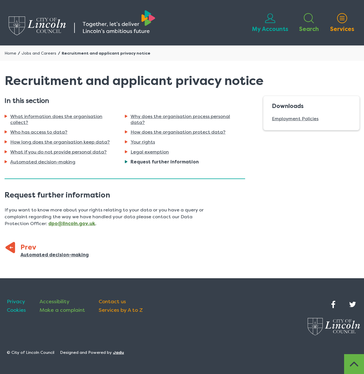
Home (10, 53)
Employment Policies (295, 118)
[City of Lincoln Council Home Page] (82, 23)
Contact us (112, 301)
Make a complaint (62, 310)
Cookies (16, 310)
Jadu (118, 352)
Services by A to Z (121, 310)
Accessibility (54, 301)
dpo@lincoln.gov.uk (71, 223)
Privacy (16, 301)
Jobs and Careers (39, 53)
